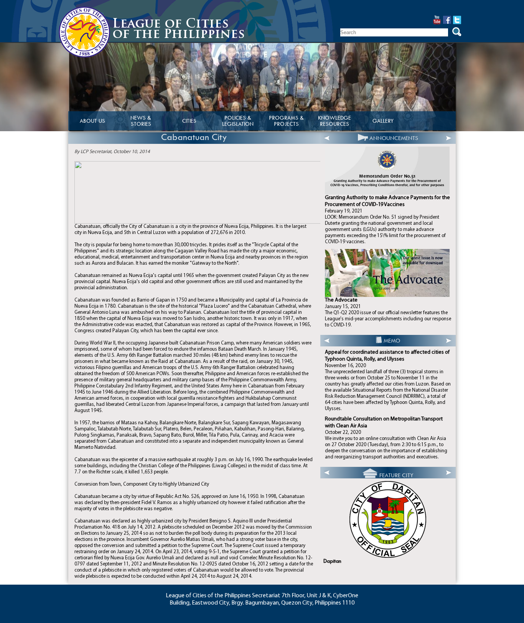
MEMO (392, 340)
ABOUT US (92, 121)
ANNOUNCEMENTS (393, 138)
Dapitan (332, 561)
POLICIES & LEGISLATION (238, 121)
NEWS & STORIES (140, 121)
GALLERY (383, 121)
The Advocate (341, 300)
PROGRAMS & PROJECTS (286, 121)
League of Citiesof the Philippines (178, 29)
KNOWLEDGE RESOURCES (334, 121)
